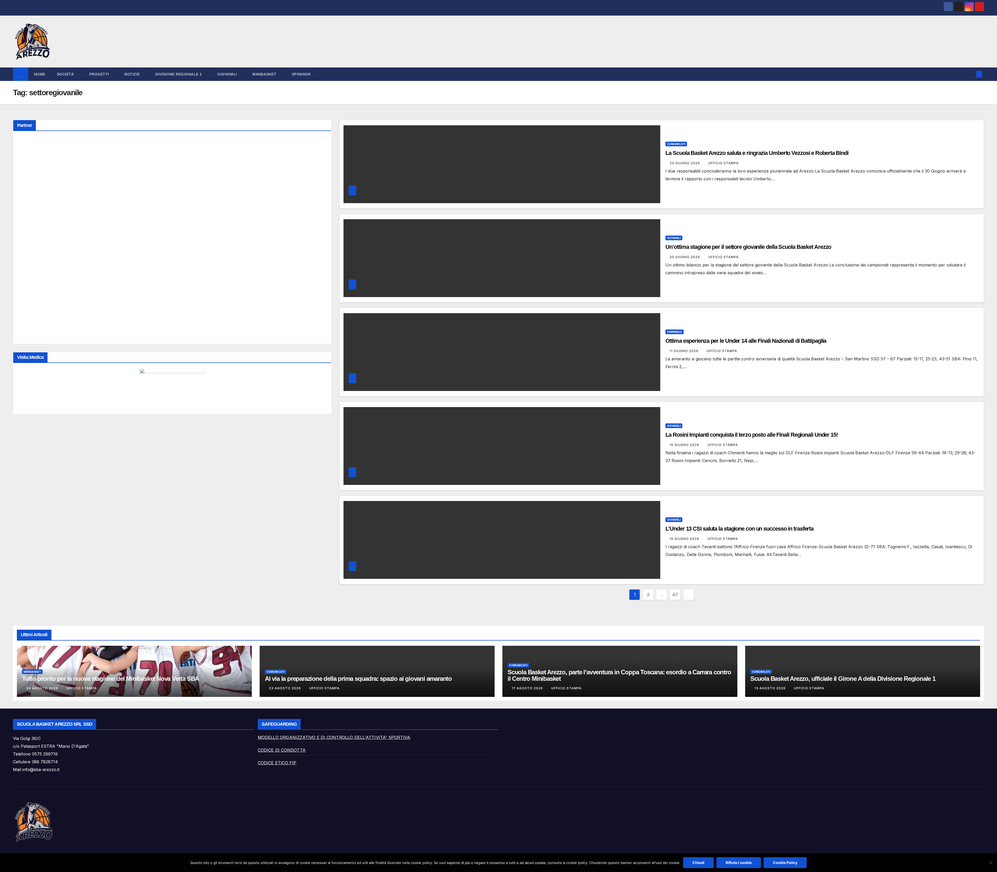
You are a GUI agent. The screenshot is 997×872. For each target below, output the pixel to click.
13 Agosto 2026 (771, 688)
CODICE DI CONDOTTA (282, 750)
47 (675, 594)
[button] (970, 74)
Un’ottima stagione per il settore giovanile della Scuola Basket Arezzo (748, 247)
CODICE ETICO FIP (277, 762)
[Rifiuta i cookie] (990, 862)
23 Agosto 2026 (285, 688)
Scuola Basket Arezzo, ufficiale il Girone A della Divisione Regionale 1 (842, 678)
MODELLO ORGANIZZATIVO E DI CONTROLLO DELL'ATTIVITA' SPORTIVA (334, 737)
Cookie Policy (785, 862)
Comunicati (676, 144)
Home (39, 74)
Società (66, 74)
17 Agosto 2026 (528, 688)
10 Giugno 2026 (685, 445)
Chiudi (698, 862)
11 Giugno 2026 (684, 351)
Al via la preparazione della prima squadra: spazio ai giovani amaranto (358, 678)
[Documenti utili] (172, 387)
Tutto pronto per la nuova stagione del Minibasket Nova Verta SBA (110, 678)
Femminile (674, 331)
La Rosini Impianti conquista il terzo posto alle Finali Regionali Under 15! (751, 434)
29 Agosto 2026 (42, 688)
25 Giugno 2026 (685, 163)
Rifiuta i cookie (739, 862)
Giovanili (674, 237)
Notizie (132, 74)
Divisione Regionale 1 (179, 74)
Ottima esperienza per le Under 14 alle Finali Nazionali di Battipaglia (745, 341)
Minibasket (32, 671)
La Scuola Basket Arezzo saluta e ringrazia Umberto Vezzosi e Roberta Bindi (757, 153)
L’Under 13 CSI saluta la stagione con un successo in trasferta (739, 528)
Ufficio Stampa (723, 163)
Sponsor (301, 74)
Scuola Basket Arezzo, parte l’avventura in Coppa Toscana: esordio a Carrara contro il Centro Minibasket (619, 675)
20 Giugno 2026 (685, 257)
